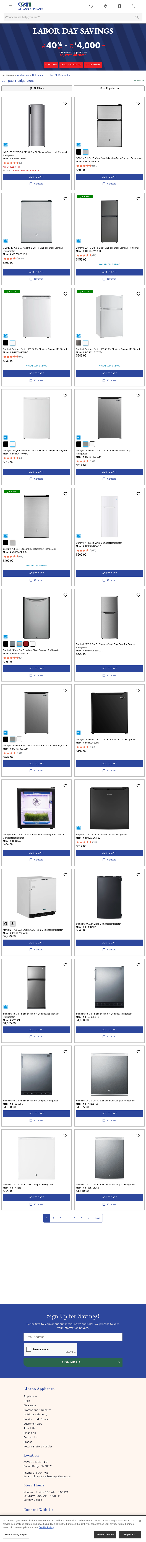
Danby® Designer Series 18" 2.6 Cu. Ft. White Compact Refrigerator (36, 349)
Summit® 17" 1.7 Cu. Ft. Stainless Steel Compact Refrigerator (105, 1100)
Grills (27, 1401)
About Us (29, 1428)
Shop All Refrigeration (60, 75)
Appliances (23, 75)
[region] (73, 1528)
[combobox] (109, 88)
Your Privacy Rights (16, 1534)
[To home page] (31, 6)
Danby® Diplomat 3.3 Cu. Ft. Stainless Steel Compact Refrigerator (35, 745)
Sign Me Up (71, 1362)
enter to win (93, 64)
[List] (91, 6)
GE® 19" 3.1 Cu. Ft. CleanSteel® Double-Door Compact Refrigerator (109, 158)
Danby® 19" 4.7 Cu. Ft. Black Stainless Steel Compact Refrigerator (108, 248)
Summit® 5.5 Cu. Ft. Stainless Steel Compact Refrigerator (104, 1014)
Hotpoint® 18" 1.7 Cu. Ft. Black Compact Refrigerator (101, 834)
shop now (51, 64)
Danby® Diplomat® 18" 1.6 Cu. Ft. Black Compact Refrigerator (106, 739)
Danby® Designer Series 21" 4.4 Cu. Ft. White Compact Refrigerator (36, 450)
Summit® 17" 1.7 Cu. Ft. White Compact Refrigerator (28, 1184)
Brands (28, 1442)
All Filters (39, 88)
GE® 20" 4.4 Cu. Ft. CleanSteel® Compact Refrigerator (29, 549)
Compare (38, 184)
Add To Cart (36, 177)
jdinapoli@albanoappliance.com (52, 1476)
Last (97, 1218)
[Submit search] (137, 17)
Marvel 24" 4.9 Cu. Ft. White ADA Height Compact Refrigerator (33, 930)
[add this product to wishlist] (65, 103)
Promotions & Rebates (37, 1410)
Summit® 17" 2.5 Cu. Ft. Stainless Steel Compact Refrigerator (105, 1184)
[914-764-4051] (119, 6)
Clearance (30, 1405)
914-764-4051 (41, 1473)
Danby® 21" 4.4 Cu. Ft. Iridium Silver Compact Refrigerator (31, 650)
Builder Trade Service (37, 1419)
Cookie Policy (46, 1527)
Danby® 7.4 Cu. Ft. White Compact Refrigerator (99, 543)
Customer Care (33, 1424)
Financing (30, 1433)
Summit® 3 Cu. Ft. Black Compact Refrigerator (98, 924)
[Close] (140, 1521)
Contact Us (31, 1437)
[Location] (105, 6)
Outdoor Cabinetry (35, 1414)
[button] (10, 6)
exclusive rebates (71, 64)
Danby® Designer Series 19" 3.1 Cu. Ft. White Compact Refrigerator (109, 349)
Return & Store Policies (38, 1446)
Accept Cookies (105, 1534)
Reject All (129, 1534)
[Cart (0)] (134, 6)
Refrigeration (38, 75)
